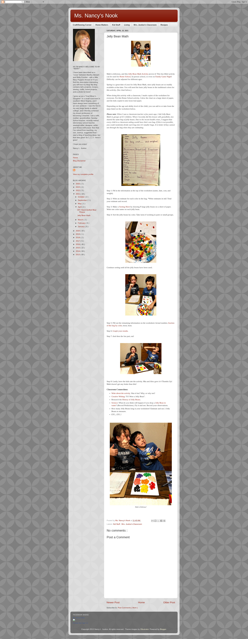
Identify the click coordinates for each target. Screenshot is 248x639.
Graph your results (120, 331)
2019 (78, 234)
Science (114, 403)
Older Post (169, 602)
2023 (78, 187)
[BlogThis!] (155, 520)
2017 (78, 241)
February (82, 223)
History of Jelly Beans (131, 400)
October (81, 197)
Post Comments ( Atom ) (128, 608)
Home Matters (101, 25)
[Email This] (152, 520)
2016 (78, 244)
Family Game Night (163, 77)
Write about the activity (120, 393)
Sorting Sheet (124, 207)
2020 (78, 231)
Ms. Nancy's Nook (96, 16)
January (81, 227)
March (81, 220)
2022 (78, 190)
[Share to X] (158, 520)
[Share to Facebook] (161, 520)
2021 (78, 194)
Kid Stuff (116, 25)
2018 (78, 237)
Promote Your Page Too (80, 623)
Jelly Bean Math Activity (138, 74)
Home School (125, 77)
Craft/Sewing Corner (82, 25)
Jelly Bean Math (83, 215)
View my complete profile (83, 174)
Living (127, 25)
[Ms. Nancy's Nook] (74, 620)
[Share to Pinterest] (164, 520)
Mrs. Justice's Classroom (145, 25)
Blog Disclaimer (79, 161)
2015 (78, 248)
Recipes (164, 25)
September (82, 200)
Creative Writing (118, 396)
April (80, 207)
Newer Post (113, 602)
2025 (78, 184)
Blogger (163, 629)
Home (141, 602)
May (80, 204)
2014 (78, 251)
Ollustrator (144, 629)
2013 (78, 255)
